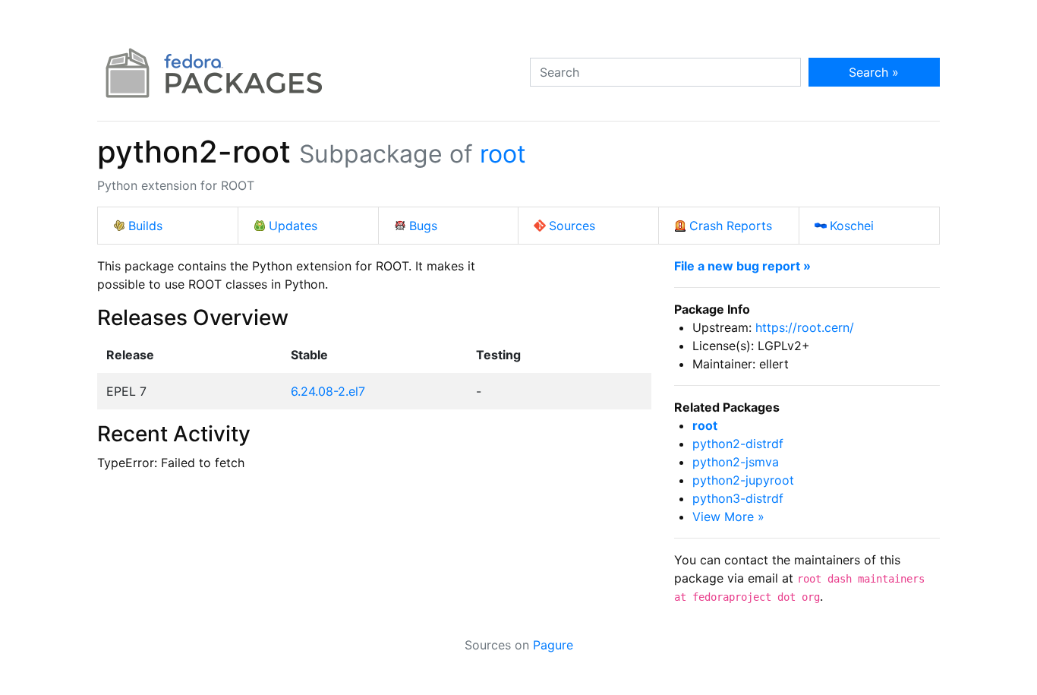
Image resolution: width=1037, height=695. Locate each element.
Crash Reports (730, 225)
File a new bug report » (742, 265)
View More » (728, 516)
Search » (874, 72)
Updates (293, 225)
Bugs (423, 225)
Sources (572, 225)
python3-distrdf (737, 498)
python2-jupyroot (743, 480)
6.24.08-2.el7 (328, 391)
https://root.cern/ (804, 327)
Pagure (553, 644)
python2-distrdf (737, 443)
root (503, 154)
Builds (145, 225)
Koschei (852, 225)
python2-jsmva (735, 461)
